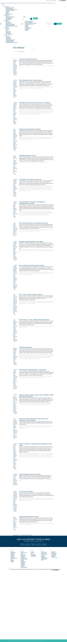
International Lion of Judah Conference (26, 187)
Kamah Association (49, 454)
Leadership (20, 139)
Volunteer (34, 358)
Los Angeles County (23, 274)
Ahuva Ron (20, 109)
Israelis (34, 110)
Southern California (36, 404)
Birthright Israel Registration (33, 249)
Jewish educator (29, 499)
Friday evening (41, 376)
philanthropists (23, 189)
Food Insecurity (32, 229)
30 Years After (21, 211)
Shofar (32, 404)
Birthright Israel (21, 249)
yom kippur (49, 404)
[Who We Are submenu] (8, 20)
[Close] (46, 24)
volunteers (46, 162)
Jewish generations (33, 326)
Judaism (44, 187)
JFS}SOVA (40, 273)
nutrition (27, 274)
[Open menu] (1, 24)
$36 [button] (27, 544)
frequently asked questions (45, 249)
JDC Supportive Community (37, 454)
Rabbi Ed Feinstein (35, 377)
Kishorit (24, 455)
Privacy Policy (36, 640)
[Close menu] (3, 5)
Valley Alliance (40, 426)
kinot (40, 499)
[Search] (31, 19)
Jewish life (49, 138)
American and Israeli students (26, 109)
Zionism (37, 358)
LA (25, 455)
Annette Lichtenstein (21, 425)
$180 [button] (33, 544)
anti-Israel (38, 211)
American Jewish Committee (26, 211)
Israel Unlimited (23, 454)
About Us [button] (54, 0)
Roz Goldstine (30, 189)
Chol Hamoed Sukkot (39, 109)
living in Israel (51, 523)
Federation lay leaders (27, 425)
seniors (26, 327)
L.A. (38, 250)
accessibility (20, 453)
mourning (49, 499)
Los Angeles (43, 65)
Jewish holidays (34, 499)
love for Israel (40, 250)
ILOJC (20, 187)
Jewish (50, 212)
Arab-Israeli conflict (42, 211)
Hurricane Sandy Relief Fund (22, 65)
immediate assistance (29, 65)
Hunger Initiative (21, 273)
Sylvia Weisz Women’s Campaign (48, 189)
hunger (26, 162)
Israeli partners (45, 523)
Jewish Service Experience (47, 326)
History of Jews (47, 109)
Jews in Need (22, 426)
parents (41, 111)
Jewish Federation (39, 65)
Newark (20, 189)
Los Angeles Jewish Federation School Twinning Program (31, 356)
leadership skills (24, 139)
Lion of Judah (37, 188)
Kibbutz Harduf (21, 455)
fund (30, 479)
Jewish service (42, 326)
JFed (51, 229)
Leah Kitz (30, 188)
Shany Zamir (41, 377)
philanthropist (49, 250)
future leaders (43, 109)
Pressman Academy (43, 356)
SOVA (29, 274)
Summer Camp (27, 500)
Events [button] (51, 0)
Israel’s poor (34, 162)
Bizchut (23, 453)
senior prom (23, 327)
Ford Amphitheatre (37, 376)
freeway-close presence (33, 425)
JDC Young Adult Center (44, 454)
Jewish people (47, 110)
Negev (45, 479)
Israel (23, 110)
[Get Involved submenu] (8, 6)
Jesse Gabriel (47, 212)
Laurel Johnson (23, 377)
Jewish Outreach (34, 302)
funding (50, 249)
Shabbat (39, 377)
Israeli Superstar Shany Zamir (47, 376)
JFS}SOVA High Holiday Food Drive (46, 273)
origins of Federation (36, 111)
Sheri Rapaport (39, 189)
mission (43, 455)
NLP (19, 303)
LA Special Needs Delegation (35, 455)
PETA (22, 500)
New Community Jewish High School (29, 426)
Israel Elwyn (46, 453)
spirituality (42, 404)
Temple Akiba (45, 404)
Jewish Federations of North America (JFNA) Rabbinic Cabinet (30, 213)
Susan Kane (42, 189)
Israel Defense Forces (42, 453)
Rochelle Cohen (36, 426)
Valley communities (45, 426)
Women (20, 190)
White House (29, 303)
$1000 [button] (44, 544)
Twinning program (30, 358)
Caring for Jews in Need (33, 109)
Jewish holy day (38, 499)
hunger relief (29, 162)
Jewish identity (35, 250)
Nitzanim (40, 356)
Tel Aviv (33, 357)
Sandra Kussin (34, 189)
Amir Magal (20, 376)
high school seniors (35, 138)
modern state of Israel (44, 499)
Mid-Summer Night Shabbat (28, 377)
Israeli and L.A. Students (30, 110)
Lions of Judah (41, 188)
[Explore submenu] (7, 27)
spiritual (40, 404)
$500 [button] (38, 544)
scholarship (31, 139)
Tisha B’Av (30, 500)
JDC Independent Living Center (29, 454)
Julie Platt (47, 187)
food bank (20, 162)
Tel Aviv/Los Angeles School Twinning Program (39, 357)
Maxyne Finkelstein (45, 250)
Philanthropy (27, 189)
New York (51, 188)
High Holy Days (29, 212)
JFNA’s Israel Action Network (41, 213)
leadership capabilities (41, 302)
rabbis (24, 404)
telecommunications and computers (23, 358)
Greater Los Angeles (29, 138)
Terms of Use (41, 640)
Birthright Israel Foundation (26, 249)
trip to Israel (49, 479)
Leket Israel (37, 162)
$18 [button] (22, 544)
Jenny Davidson (26, 250)
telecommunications (48, 357)
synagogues (31, 274)
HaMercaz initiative (38, 523)
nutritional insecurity (42, 162)
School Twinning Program (45, 111)
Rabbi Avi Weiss (21, 404)
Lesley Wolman (33, 188)
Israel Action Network (36, 212)
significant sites (21, 357)
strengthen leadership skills (24, 303)
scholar (30, 404)
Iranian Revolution (26, 326)
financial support (40, 249)
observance (51, 499)
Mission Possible (47, 455)
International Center (34, 453)
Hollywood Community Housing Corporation (40, 229)
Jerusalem (48, 523)
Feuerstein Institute (27, 453)
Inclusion (31, 453)
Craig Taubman (32, 376)
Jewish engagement (40, 138)
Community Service (21, 229)
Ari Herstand (23, 376)
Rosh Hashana (27, 404)
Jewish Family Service (31, 273)
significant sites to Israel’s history (27, 357)
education (23, 479)
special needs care (21, 524)
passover (20, 500)
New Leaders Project (50, 302)
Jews (49, 110)
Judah (42, 187)
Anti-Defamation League (33, 211)
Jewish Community (34, 65)
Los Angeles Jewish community (50, 65)
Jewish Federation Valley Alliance (46, 425)
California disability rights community (29, 523)
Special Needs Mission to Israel (28, 524)
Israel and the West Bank (42, 212)
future (35, 523)
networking (48, 188)
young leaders (33, 303)
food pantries (23, 162)
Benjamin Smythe (28, 376)
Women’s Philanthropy (24, 190)
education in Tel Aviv (27, 479)
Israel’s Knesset (33, 187)
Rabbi (24, 500)
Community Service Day (27, 229)
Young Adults (29, 190)
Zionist (39, 358)
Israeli (25, 110)
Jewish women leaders (38, 187)
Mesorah (20, 327)
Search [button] (48, 0)
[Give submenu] (6, 35)
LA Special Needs (28, 455)
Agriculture (20, 479)
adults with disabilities (22, 523)
